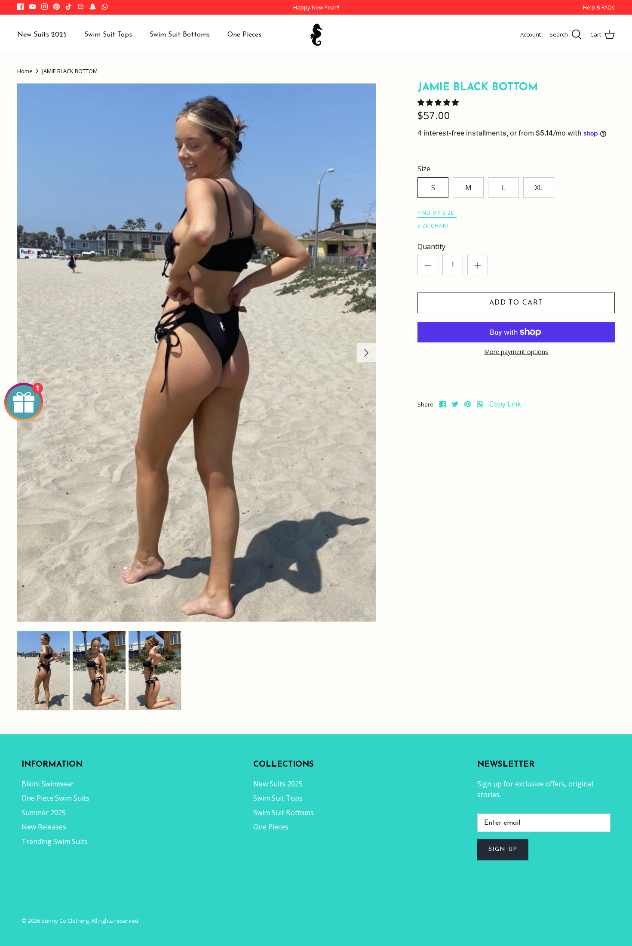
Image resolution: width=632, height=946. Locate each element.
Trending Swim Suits (54, 841)
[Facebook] (20, 6)
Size (423, 168)
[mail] (80, 6)
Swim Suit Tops (108, 34)
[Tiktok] (68, 6)
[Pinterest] (56, 6)
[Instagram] (44, 6)
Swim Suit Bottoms (180, 34)
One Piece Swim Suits (55, 798)
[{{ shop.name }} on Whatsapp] (104, 6)
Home (25, 71)
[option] (196, 352)
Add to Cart (516, 302)
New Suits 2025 (42, 34)
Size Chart (433, 225)
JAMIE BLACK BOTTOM (70, 71)
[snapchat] (92, 6)
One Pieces (244, 34)
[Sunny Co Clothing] (316, 34)
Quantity (431, 246)
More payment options (516, 352)
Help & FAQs (599, 7)
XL (539, 187)
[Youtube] (32, 6)
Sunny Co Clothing (65, 920)
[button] (438, 102)
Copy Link (505, 404)
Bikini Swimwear (47, 784)
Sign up (502, 849)
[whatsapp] (480, 404)
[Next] (366, 352)
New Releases (43, 827)
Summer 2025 (43, 812)
